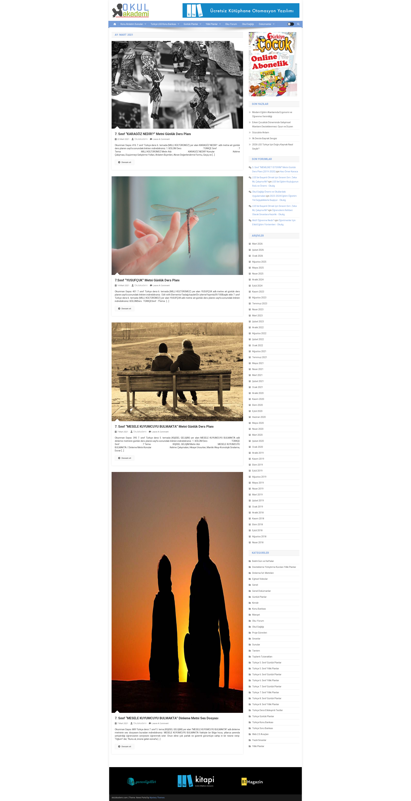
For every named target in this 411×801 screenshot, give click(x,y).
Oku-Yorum (231, 24)
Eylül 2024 (257, 285)
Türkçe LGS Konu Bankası (163, 24)
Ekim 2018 (257, 524)
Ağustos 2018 (259, 536)
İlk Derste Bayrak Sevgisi (264, 138)
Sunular (256, 644)
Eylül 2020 (257, 411)
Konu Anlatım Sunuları (132, 24)
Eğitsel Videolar (260, 579)
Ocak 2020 (257, 447)
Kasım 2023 (258, 291)
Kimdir (255, 603)
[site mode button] (291, 24)
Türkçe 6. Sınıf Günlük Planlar (266, 674)
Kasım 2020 (258, 399)
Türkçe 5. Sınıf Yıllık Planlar (265, 668)
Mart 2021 (257, 375)
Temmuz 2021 (259, 357)
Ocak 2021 (257, 387)
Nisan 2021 (257, 369)
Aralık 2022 (258, 327)
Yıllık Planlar (212, 24)
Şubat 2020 (258, 441)
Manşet (256, 614)
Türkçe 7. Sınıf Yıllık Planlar (265, 692)
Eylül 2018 (257, 530)
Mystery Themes (157, 798)
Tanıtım (256, 650)
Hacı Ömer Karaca (289, 171)
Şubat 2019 (258, 500)
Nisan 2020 (257, 429)
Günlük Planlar (191, 24)
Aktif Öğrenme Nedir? (263, 220)
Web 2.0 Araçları (260, 734)
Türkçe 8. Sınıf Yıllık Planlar (265, 704)
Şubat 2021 (258, 381)
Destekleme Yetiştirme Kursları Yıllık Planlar (274, 567)
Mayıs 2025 (258, 267)
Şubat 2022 (258, 339)
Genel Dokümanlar (261, 591)
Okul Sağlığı (248, 24)
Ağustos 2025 (259, 261)
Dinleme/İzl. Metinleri (263, 573)
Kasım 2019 (258, 459)
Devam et (126, 162)
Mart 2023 (257, 315)
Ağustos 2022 (259, 333)
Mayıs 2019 (258, 482)
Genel (255, 585)
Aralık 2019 (258, 453)
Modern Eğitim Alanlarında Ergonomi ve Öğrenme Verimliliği (272, 114)
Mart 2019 (257, 494)
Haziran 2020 (259, 417)
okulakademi (141, 139)
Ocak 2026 (257, 256)
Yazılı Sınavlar (259, 740)
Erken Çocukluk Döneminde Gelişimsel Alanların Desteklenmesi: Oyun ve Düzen (272, 124)
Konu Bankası (259, 608)
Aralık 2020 (258, 393)
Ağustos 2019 (259, 476)
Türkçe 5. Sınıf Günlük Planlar (266, 662)
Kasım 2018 (258, 518)
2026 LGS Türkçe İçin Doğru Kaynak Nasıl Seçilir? (272, 146)
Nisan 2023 (257, 309)
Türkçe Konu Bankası (262, 722)
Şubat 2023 (258, 321)
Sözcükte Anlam (260, 132)
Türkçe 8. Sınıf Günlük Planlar (266, 698)
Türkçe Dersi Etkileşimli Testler (267, 710)
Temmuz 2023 (259, 303)
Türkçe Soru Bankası (262, 728)
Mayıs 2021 (258, 363)
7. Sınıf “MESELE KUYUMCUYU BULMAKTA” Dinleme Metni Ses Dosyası (166, 718)
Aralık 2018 (258, 512)
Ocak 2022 (257, 345)
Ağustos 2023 (259, 297)
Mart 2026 (257, 243)
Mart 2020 (257, 435)
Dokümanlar (265, 24)
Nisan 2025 (257, 273)
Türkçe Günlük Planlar (263, 716)
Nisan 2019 (257, 488)
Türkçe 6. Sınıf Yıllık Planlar (265, 680)
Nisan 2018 (257, 542)
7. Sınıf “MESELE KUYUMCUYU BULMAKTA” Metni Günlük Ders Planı (164, 426)
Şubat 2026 (258, 250)
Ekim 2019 (257, 464)
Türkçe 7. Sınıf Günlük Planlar (266, 686)
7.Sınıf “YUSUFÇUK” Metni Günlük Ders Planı (147, 280)
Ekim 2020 (257, 405)
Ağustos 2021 (259, 351)
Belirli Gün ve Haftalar (263, 561)
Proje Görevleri (259, 632)
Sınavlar (256, 638)
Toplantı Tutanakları (262, 656)
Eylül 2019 (257, 470)
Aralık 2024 (258, 279)
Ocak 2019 (257, 506)
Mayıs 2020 (258, 423)
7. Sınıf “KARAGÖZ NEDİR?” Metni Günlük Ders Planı (153, 134)
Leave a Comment (161, 139)
